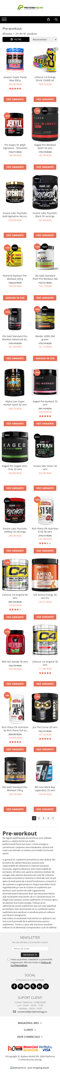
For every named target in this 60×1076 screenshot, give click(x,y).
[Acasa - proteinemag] (30, 8)
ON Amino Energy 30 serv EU (45, 596)
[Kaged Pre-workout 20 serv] (45, 382)
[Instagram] (46, 986)
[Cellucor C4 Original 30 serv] (45, 641)
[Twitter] (33, 986)
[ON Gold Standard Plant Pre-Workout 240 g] (45, 257)
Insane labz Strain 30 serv (45, 467)
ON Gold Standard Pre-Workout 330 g (15, 788)
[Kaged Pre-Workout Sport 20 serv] (45, 124)
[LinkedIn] (39, 986)
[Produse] (5, 20)
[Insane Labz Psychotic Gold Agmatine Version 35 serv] (15, 192)
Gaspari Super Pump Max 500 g (15, 79)
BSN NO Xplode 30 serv (15, 661)
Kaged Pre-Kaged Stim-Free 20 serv (15, 467)
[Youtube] (27, 986)
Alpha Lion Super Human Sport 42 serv (15, 403)
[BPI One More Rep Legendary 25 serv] (45, 770)
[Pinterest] (21, 986)
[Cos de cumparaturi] (48, 19)
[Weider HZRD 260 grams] (45, 319)
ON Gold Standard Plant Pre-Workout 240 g (45, 277)
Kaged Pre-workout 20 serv (45, 403)
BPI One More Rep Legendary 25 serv (45, 788)
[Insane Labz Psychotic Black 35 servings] (45, 192)
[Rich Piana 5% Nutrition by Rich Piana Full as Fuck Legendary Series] (15, 707)
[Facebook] (14, 986)
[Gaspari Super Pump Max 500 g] (15, 60)
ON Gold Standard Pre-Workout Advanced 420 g (15, 338)
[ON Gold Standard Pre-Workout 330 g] (15, 770)
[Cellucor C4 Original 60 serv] (15, 575)
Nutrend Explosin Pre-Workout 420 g (15, 277)
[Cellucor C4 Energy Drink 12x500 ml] (45, 60)
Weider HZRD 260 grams (45, 338)
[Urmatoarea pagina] (53, 818)
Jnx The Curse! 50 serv (45, 727)
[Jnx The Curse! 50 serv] (45, 708)
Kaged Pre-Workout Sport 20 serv (45, 146)
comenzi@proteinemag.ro (32, 1011)
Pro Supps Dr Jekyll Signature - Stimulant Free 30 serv (15, 146)
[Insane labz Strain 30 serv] (45, 447)
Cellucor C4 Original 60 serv (15, 596)
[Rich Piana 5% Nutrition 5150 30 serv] (45, 510)
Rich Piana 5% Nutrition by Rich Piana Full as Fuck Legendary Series (15, 729)
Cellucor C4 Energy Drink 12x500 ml (45, 79)
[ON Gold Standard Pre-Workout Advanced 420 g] (15, 319)
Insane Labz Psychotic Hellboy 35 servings (15, 530)
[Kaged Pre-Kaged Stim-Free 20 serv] (15, 447)
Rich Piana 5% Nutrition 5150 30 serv (45, 530)
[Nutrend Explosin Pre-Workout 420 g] (15, 257)
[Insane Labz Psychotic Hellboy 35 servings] (15, 510)
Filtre (17, 39)
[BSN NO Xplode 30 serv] (15, 641)
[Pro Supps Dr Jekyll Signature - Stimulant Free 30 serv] (15, 124)
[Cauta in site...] (56, 19)
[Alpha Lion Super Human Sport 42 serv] (15, 382)
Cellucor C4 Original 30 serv (45, 663)
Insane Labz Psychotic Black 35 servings (45, 214)
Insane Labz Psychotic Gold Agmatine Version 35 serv (15, 214)
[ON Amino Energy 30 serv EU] (45, 574)
